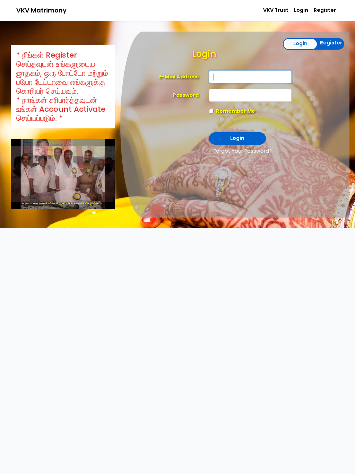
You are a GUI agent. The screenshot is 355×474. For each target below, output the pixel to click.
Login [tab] (300, 43)
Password (186, 95)
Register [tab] (331, 42)
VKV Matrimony (41, 10)
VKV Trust (275, 10)
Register (325, 10)
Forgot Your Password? (243, 150)
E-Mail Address (179, 76)
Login (301, 10)
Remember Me (235, 111)
